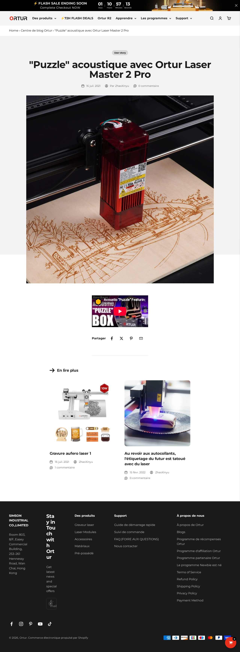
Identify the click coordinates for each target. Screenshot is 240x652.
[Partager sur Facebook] (112, 338)
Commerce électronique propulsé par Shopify (58, 637)
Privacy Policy (187, 593)
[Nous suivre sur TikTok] (49, 623)
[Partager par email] (141, 338)
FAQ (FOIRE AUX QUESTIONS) (136, 539)
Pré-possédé (84, 553)
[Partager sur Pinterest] (131, 338)
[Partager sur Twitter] (121, 338)
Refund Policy (187, 579)
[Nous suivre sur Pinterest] (30, 623)
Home (13, 30)
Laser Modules (85, 532)
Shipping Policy (188, 586)
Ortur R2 (104, 18)
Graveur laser (84, 525)
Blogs (181, 532)
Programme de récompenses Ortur (199, 541)
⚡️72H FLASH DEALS (77, 18)
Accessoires (83, 539)
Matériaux (82, 546)
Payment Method (190, 600)
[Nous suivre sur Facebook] (11, 623)
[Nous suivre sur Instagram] (21, 623)
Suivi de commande (129, 532)
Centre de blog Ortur (36, 30)
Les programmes (154, 18)
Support (182, 18)
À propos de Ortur (190, 525)
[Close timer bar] (236, 5)
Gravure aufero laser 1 (70, 453)
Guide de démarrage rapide (134, 525)
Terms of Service (189, 572)
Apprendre (124, 18)
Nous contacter (125, 546)
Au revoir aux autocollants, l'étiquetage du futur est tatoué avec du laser (154, 458)
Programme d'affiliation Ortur (199, 551)
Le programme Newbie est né (199, 565)
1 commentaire (65, 467)
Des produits (42, 18)
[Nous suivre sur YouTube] (40, 623)
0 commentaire (148, 86)
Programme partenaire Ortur (198, 558)
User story (120, 52)
